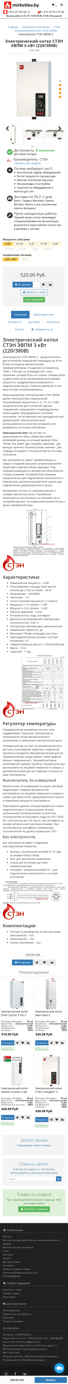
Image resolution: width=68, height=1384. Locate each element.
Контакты (8, 1254)
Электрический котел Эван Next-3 (48, 1013)
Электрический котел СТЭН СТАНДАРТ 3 (48, 1090)
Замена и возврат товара (16, 1269)
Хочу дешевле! (34, 299)
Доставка (34, 322)
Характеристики (44, 314)
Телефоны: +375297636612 (17, 1334)
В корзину (24, 284)
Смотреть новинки (36, 1209)
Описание (20, 314)
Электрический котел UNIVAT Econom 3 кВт (14, 1090)
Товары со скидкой (13, 1321)
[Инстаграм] (7, 1373)
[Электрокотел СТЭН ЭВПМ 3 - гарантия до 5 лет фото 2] (34, 134)
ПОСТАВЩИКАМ (11, 1276)
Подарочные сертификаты (17, 1314)
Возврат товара (11, 1293)
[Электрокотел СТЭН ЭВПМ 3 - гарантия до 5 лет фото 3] (54, 134)
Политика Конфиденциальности (20, 1272)
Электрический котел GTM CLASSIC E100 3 (14, 1013)
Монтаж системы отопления (18, 1247)
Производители (11, 1310)
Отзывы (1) (15, 322)
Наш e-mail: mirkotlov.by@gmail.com (21, 1341)
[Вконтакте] (25, 1373)
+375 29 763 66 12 (19, 12)
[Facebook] (16, 1373)
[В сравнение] (50, 285)
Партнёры (8, 1317)
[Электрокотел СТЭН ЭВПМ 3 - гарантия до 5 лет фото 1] (13, 134)
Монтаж (7, 1236)
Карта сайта (9, 1296)
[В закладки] (43, 285)
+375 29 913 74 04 (53, 12)
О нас (6, 1251)
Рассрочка (53, 322)
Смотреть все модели (27, 163)
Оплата (19, 329)
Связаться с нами (12, 1289)
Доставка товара (11, 1261)
